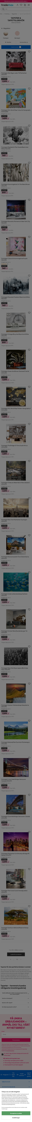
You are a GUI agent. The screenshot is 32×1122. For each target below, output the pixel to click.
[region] (16, 1105)
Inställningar (16, 1117)
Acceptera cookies (16, 1113)
